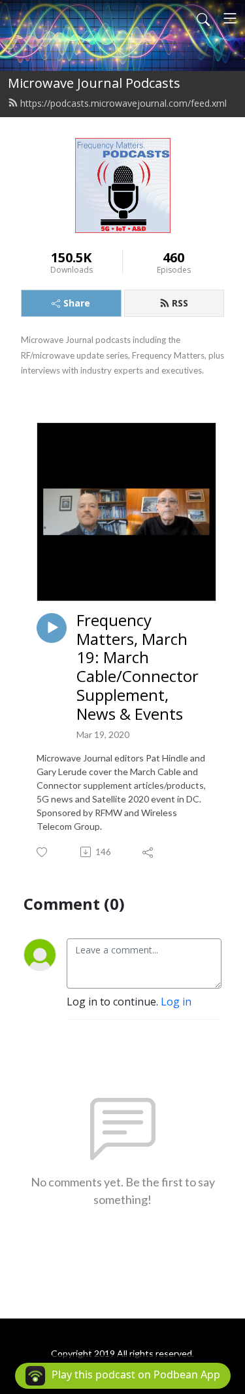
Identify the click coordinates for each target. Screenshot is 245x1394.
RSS (180, 303)
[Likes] (42, 852)
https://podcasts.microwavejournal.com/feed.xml (123, 103)
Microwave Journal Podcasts (94, 83)
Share (76, 303)
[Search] (203, 18)
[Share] (148, 852)
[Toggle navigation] (230, 18)
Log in (176, 1001)
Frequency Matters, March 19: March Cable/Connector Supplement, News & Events (137, 667)
